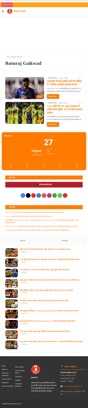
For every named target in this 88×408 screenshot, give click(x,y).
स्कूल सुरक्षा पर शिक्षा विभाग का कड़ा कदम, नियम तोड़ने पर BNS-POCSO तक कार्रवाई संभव (49, 280)
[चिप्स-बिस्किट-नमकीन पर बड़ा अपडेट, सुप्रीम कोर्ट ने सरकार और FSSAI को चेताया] (11, 293)
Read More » (53, 96)
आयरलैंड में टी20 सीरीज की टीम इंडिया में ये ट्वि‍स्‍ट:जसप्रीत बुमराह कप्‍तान (64, 83)
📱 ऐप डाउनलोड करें (44, 184)
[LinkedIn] (38, 195)
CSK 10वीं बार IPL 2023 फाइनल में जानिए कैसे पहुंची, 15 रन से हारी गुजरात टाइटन (65, 109)
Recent (22, 241)
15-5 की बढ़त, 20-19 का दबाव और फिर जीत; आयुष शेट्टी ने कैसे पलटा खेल (44, 270)
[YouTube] (44, 195)
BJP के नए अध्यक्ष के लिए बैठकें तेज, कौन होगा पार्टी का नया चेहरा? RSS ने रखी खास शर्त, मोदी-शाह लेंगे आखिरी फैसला (37, 230)
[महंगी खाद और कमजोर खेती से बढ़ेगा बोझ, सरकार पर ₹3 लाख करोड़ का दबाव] (11, 252)
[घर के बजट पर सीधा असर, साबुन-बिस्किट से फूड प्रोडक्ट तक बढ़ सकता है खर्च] (11, 334)
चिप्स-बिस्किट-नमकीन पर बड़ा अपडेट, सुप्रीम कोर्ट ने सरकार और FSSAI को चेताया (46, 290)
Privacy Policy (6, 379)
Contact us (18, 377)
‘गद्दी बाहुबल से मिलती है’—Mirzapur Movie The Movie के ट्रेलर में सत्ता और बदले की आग (49, 311)
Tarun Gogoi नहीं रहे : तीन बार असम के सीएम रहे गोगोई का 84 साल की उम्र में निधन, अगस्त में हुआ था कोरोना (34, 213)
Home (8, 57)
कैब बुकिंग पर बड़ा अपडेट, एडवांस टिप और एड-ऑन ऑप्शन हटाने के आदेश (44, 301)
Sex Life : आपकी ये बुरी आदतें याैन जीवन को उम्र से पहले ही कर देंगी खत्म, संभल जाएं (28, 216)
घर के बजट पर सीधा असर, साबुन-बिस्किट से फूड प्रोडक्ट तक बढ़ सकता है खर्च (45, 331)
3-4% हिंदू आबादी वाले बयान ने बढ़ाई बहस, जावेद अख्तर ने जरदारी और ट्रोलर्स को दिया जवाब (49, 260)
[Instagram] (49, 195)
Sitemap (18, 380)
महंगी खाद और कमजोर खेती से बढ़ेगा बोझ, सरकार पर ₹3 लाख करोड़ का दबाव (45, 249)
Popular (65, 241)
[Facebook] (23, 195)
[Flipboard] (65, 195)
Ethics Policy (19, 367)
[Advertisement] (44, 33)
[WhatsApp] (60, 195)
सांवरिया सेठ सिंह (52, 78)
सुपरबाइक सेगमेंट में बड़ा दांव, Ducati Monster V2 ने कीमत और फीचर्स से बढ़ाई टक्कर (47, 321)
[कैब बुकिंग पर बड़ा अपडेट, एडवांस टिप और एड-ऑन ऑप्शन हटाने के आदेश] (11, 303)
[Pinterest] (33, 195)
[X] (28, 195)
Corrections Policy (8, 386)
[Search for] (85, 12)
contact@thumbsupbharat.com (72, 386)
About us (5, 370)
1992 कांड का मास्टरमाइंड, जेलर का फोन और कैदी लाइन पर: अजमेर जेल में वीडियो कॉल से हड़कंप (51, 342)
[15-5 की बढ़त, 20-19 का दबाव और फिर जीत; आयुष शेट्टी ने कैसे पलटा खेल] (11, 273)
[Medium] (54, 195)
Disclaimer (5, 383)
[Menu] (3, 12)
